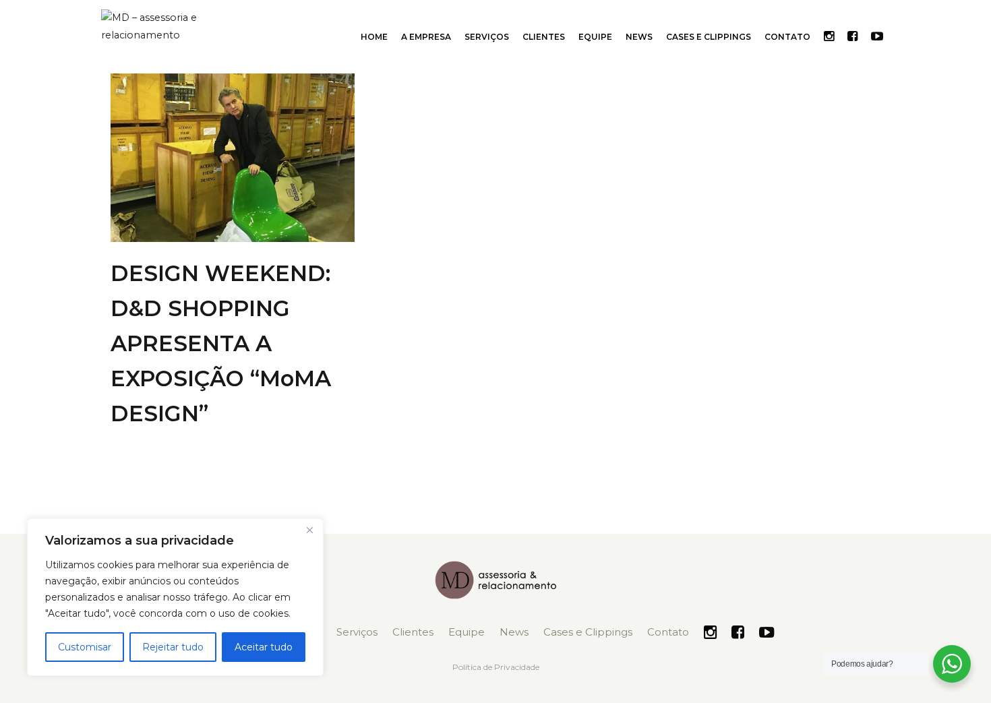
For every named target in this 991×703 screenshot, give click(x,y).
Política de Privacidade (495, 667)
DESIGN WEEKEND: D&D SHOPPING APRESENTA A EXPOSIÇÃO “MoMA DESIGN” (221, 343)
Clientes (543, 37)
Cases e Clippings (708, 37)
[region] (175, 597)
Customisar (84, 647)
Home (374, 37)
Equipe (595, 37)
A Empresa (426, 37)
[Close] (309, 530)
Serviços (486, 37)
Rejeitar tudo (173, 647)
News (639, 37)
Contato (787, 37)
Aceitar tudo (264, 647)
